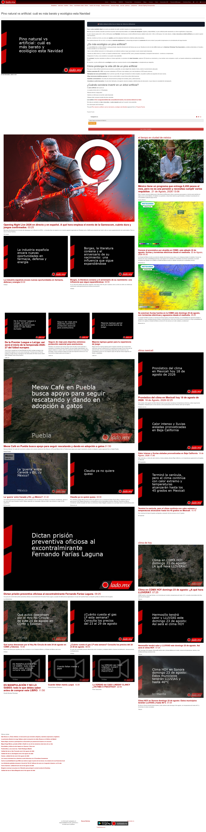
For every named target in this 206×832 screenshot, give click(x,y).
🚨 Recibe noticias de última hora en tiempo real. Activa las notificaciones (116, 24)
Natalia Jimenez (105, 5)
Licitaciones (134, 5)
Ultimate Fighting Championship (146, 5)
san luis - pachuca (125, 5)
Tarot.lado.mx (130, 821)
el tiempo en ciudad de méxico (154, 137)
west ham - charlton (63, 5)
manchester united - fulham (81, 5)
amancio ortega (115, 5)
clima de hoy (145, 542)
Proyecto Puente (140, 107)
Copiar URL (92, 123)
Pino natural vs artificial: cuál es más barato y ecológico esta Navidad (109, 107)
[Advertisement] (52, 301)
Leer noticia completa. (146, 129)
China (71, 5)
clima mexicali (145, 350)
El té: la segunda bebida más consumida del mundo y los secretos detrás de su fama (117, 99)
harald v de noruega (95, 5)
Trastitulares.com (101, 827)
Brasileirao (54, 5)
